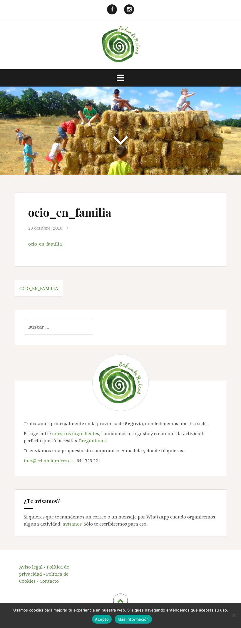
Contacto (49, 581)
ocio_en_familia (45, 244)
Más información (133, 619)
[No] (234, 615)
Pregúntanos (93, 440)
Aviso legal (31, 567)
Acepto (102, 619)
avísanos (72, 524)
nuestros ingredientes (75, 433)
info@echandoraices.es (48, 460)
